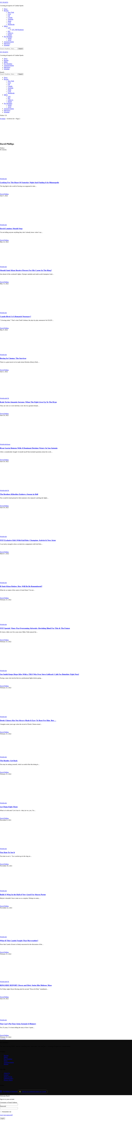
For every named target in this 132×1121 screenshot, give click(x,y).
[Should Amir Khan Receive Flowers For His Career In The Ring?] (20, 265)
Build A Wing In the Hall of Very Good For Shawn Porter (23, 895)
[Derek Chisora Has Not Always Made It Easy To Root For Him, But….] (18, 715)
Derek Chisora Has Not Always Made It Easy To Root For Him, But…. (28, 720)
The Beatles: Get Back (8, 761)
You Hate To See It (7, 852)
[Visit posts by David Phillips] (2, 192)
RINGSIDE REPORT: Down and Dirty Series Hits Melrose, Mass (26, 985)
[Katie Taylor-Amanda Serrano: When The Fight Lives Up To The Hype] (20, 396)
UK (8, 398)
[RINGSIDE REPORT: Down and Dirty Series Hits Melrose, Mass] (19, 980)
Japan (8, 444)
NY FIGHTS (4, 2)
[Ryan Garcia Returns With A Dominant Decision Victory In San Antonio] (20, 442)
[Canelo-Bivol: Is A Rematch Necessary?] (20, 311)
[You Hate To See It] (20, 847)
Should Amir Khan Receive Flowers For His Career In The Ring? (26, 270)
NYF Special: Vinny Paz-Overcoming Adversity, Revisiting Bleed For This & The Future (35, 628)
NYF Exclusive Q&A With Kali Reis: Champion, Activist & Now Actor (28, 540)
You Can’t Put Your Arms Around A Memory (18, 1024)
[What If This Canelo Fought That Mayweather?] (19, 935)
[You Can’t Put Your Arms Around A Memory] (20, 1018)
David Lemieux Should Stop (11, 229)
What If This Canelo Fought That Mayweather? (19, 941)
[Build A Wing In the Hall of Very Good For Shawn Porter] (20, 889)
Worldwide (3, 179)
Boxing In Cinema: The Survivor (13, 358)
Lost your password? (6, 1115)
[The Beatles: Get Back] (20, 755)
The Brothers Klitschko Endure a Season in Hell (19, 494)
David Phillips (4, 194)
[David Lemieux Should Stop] (20, 223)
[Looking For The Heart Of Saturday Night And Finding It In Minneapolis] (20, 177)
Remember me (6, 1112)
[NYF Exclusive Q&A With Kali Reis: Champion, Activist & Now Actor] (20, 535)
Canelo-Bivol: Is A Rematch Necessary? (15, 317)
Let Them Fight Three (9, 807)
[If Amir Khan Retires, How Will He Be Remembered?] (14, 581)
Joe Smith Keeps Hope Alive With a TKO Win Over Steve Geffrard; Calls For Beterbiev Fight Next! (39, 674)
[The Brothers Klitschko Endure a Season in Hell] (19, 489)
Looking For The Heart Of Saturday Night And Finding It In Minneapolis (29, 182)
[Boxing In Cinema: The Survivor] (20, 353)
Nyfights (2, 118)
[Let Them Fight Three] (16, 801)
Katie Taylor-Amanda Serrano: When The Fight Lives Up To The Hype (28, 402)
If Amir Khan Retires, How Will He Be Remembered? (21, 586)
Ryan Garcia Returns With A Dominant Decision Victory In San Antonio (28, 448)
